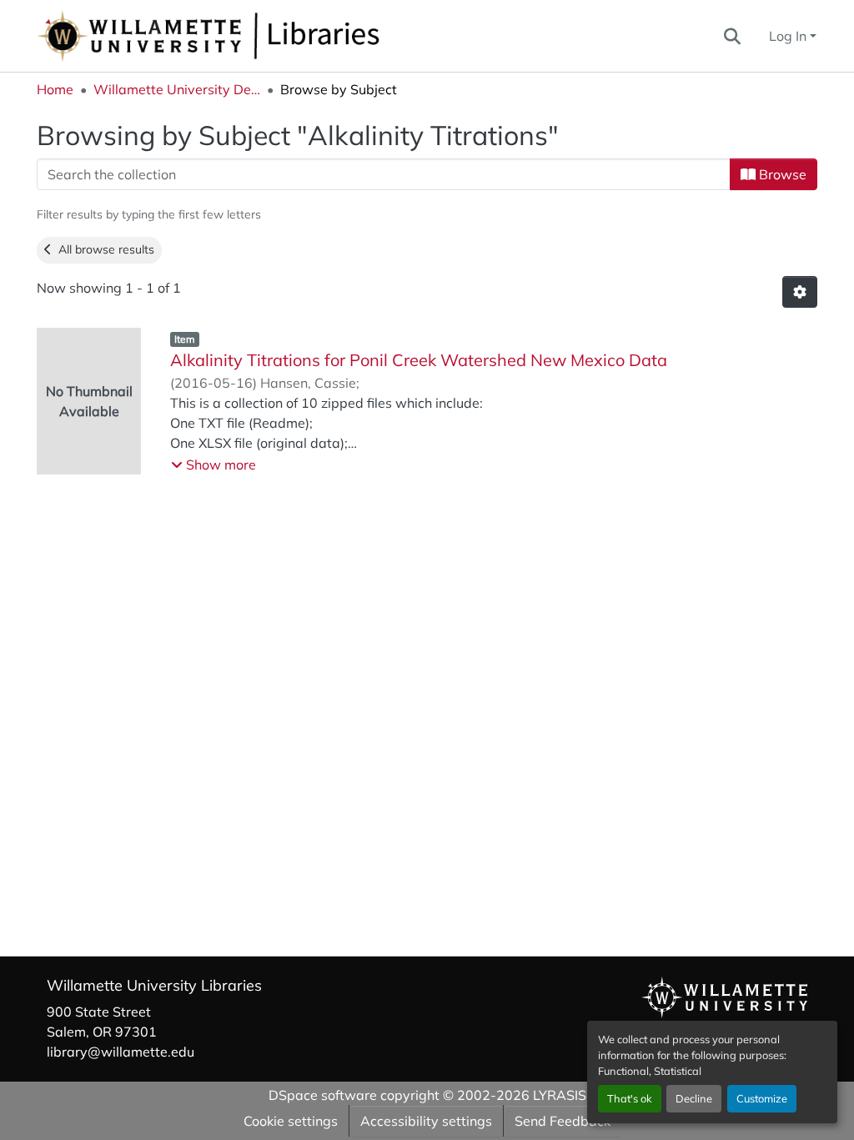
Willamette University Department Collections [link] (176, 89)
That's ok (629, 1098)
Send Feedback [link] (562, 1120)
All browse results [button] (103, 249)
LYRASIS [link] (559, 1095)
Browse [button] (781, 174)
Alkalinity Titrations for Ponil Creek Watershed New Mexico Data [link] (418, 359)
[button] (263, 36)
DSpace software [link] (323, 1095)
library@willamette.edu (120, 1051)
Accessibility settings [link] (426, 1120)
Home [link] (55, 89)
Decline (694, 1098)
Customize (761, 1098)
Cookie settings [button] (291, 1120)
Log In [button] (789, 36)
